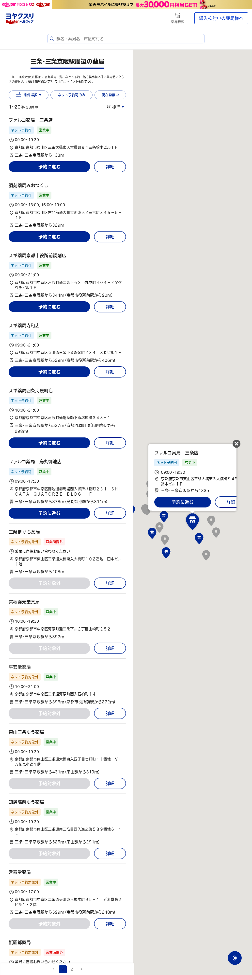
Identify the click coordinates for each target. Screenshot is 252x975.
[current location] (235, 958)
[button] (67, 137)
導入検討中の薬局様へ (221, 18)
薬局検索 (178, 21)
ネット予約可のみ (71, 95)
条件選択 (30, 95)
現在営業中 (110, 95)
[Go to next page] (81, 969)
